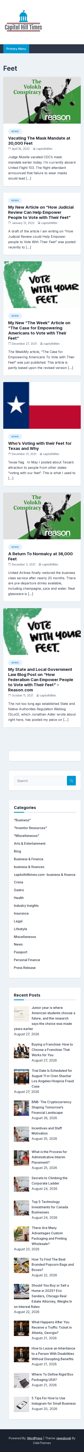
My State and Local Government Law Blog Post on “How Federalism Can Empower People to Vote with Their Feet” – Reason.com (40, 679)
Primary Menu (16, 48)
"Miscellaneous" (26, 836)
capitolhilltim (44, 148)
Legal (18, 921)
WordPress (34, 1438)
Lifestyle (20, 929)
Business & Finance (28, 859)
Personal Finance (27, 960)
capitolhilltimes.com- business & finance (44, 875)
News (15, 131)
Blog (17, 851)
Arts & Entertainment (29, 843)
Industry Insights (26, 906)
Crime (18, 882)
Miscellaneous (25, 937)
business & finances (29, 867)
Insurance (21, 913)
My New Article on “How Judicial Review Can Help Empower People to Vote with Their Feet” (41, 212)
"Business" (22, 820)
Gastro (19, 890)
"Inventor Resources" (30, 828)
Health (19, 898)
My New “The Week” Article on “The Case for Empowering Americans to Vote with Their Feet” (39, 330)
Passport (20, 952)
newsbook (63, 1438)
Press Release (25, 968)
